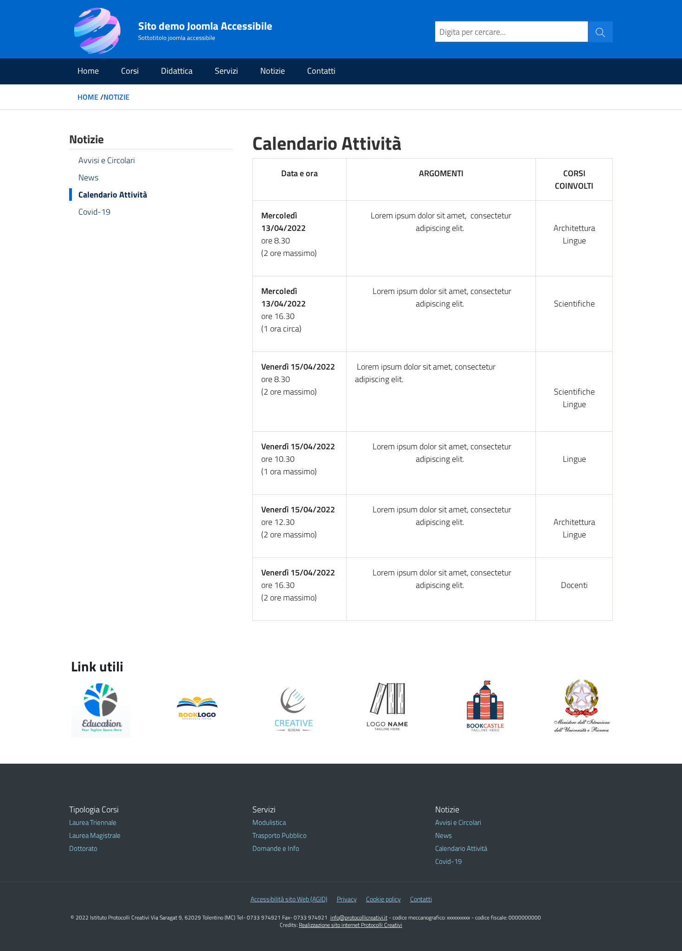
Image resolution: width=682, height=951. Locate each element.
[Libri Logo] (389, 707)
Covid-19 (94, 211)
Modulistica (269, 822)
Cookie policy (383, 899)
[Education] (100, 707)
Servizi (226, 70)
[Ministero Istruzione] (582, 706)
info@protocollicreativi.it (358, 917)
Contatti (321, 70)
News (88, 177)
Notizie (272, 70)
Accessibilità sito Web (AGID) (289, 899)
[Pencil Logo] (293, 708)
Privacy (347, 899)
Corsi (130, 70)
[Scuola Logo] (485, 707)
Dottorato (83, 848)
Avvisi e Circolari (106, 160)
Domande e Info (275, 848)
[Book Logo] (196, 707)
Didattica (177, 70)
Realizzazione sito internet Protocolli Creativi (350, 924)
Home (88, 70)
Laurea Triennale (92, 822)
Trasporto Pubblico (279, 835)
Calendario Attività (112, 194)
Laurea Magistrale (95, 835)
